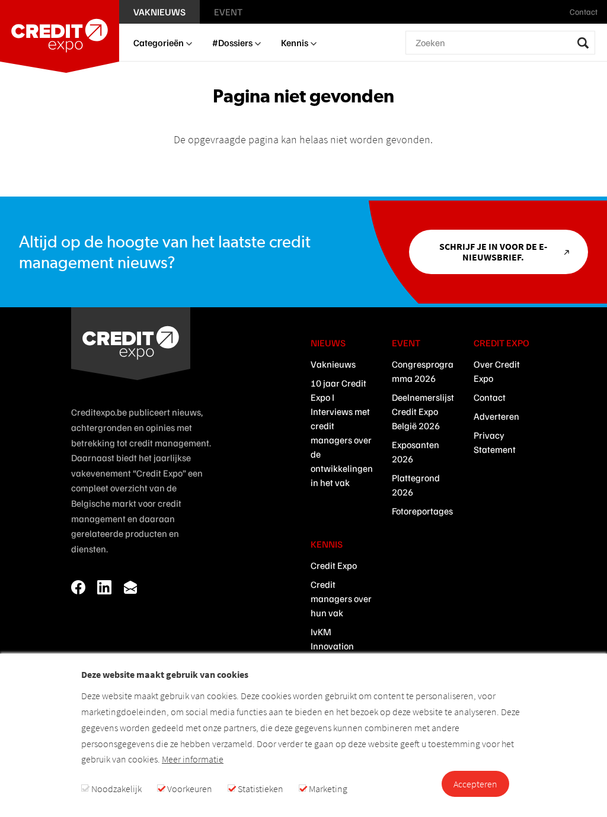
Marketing (328, 788)
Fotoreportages (422, 511)
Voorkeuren (189, 788)
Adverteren (496, 416)
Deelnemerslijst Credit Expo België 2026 (423, 411)
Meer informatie (192, 759)
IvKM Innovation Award (332, 646)
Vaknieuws (333, 364)
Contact (490, 397)
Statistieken (260, 788)
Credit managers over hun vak (341, 598)
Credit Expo (334, 565)
